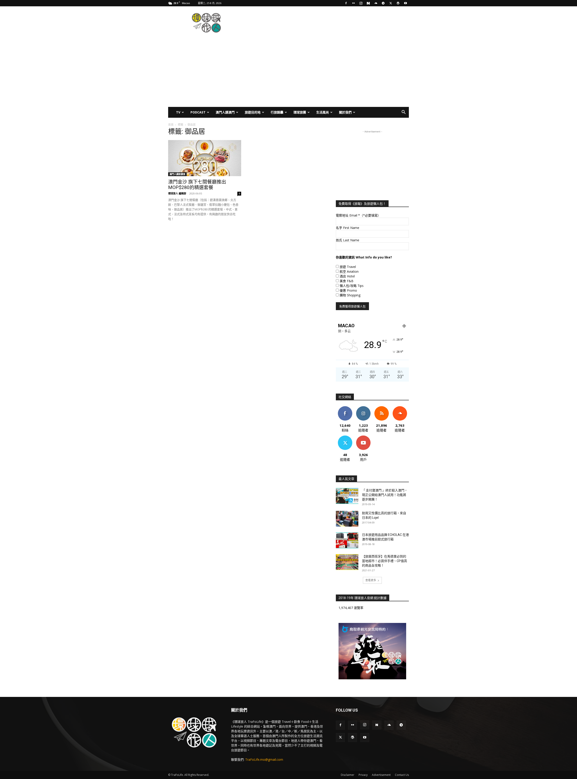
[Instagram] (360, 3)
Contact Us (402, 775)
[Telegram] (383, 3)
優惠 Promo (348, 290)
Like (345, 408)
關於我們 (345, 112)
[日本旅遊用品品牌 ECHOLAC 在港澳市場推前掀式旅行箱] (347, 540)
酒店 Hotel (347, 276)
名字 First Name (347, 228)
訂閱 (363, 437)
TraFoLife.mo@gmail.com (264, 759)
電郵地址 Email (358, 215)
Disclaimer (347, 775)
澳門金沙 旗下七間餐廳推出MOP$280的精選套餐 (197, 184)
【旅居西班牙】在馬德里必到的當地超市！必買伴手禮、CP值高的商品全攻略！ (384, 561)
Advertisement (381, 775)
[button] (403, 113)
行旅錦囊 (277, 112)
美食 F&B (346, 281)
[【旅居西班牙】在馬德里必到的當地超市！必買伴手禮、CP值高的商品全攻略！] (347, 562)
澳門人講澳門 (225, 112)
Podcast (198, 112)
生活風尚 (322, 112)
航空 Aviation (349, 271)
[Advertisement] (327, 23)
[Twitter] (390, 3)
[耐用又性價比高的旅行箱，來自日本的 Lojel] (347, 519)
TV (178, 112)
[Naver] (368, 3)
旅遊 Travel (348, 267)
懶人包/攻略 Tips (352, 285)
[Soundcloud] (375, 3)
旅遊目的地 (253, 112)
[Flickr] (353, 3)
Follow (363, 408)
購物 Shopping (350, 295)
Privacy (363, 775)
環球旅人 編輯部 (177, 193)
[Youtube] (405, 3)
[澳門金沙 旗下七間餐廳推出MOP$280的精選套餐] (204, 158)
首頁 (171, 125)
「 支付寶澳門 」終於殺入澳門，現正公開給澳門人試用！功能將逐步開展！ (385, 495)
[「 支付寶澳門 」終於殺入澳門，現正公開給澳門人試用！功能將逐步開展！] (347, 496)
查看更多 (370, 580)
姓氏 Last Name (347, 240)
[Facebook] (346, 3)
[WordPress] (398, 3)
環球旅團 (299, 112)
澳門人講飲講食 (177, 174)
